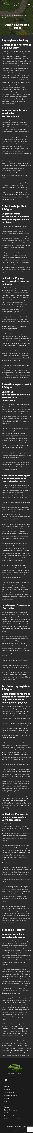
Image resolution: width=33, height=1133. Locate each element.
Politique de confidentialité (12, 1119)
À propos (7, 1089)
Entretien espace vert (11, 1095)
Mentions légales (9, 1116)
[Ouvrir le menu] (29, 4)
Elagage (6, 1098)
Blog (5, 1101)
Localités (7, 1113)
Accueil (4, 15)
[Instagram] (6, 1080)
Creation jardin (9, 1092)
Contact (6, 1107)
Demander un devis (10, 1110)
